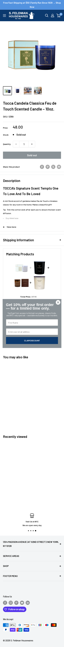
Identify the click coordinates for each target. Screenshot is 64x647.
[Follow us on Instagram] (11, 602)
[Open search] (46, 15)
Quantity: (7, 144)
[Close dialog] (58, 302)
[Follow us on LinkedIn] (28, 602)
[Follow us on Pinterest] (16, 602)
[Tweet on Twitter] (53, 167)
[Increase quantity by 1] (32, 144)
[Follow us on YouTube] (22, 602)
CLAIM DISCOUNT (32, 340)
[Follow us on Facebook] (5, 602)
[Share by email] (59, 167)
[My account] (52, 15)
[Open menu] (4, 15)
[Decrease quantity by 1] (16, 144)
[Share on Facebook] (42, 167)
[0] (58, 15)
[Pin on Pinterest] (48, 167)
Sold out (32, 155)
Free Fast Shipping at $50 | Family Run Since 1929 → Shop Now (32, 4)
